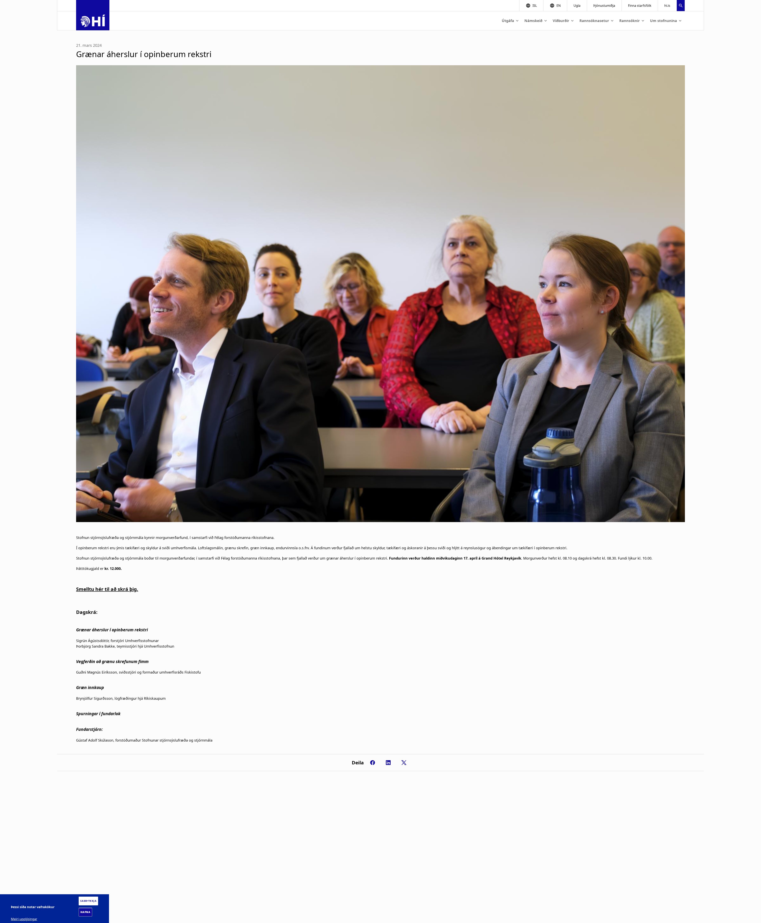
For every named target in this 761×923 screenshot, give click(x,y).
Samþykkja (88, 901)
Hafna (85, 912)
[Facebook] (372, 762)
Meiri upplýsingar (24, 919)
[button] (681, 6)
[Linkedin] (388, 762)
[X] (404, 762)
